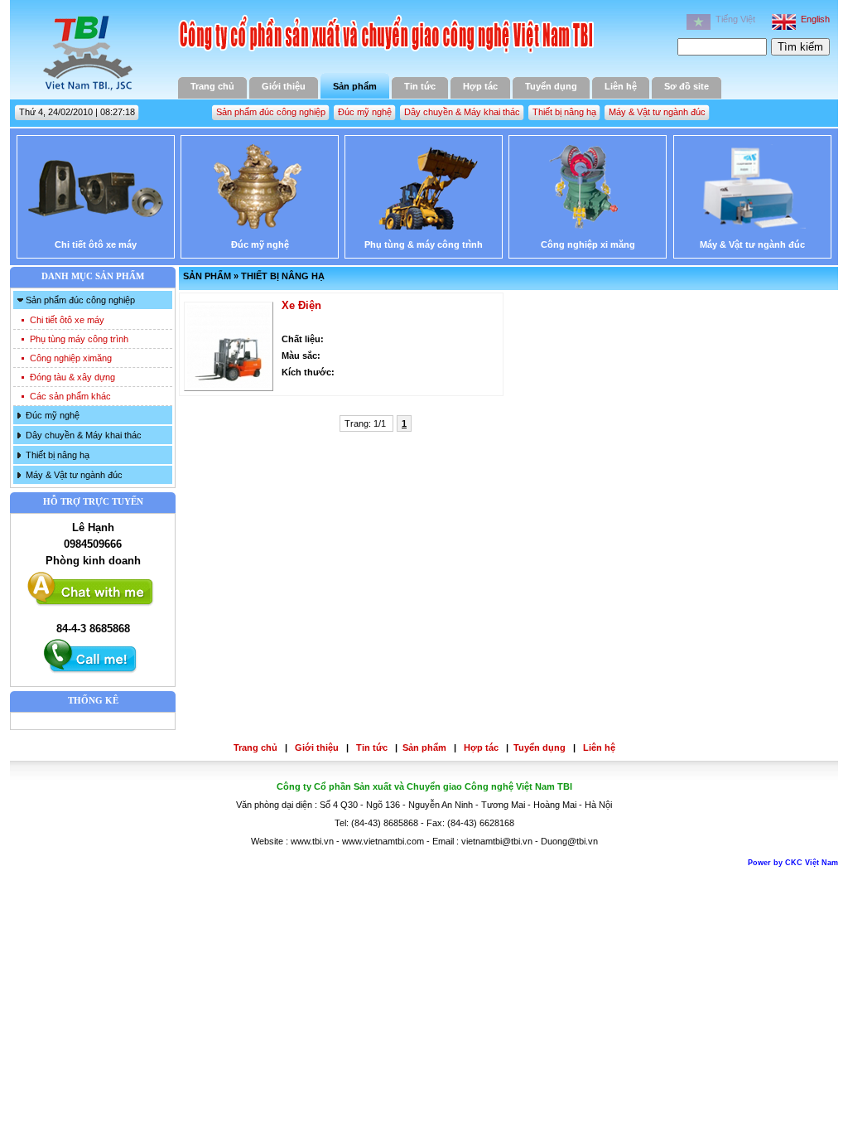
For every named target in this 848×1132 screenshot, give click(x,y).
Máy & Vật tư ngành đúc (657, 112)
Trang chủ (212, 86)
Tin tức (420, 86)
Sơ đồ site (686, 86)
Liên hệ (621, 86)
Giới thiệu (284, 86)
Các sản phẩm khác (70, 396)
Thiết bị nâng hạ (564, 112)
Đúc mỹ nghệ (365, 112)
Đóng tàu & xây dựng (72, 377)
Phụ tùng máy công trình (79, 339)
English (813, 19)
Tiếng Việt (733, 19)
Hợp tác (480, 86)
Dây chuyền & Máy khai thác (462, 112)
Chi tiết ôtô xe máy (96, 244)
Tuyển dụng (551, 86)
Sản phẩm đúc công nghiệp (270, 112)
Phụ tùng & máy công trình (423, 244)
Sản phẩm (355, 86)
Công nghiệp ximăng (71, 358)
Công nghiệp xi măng (588, 244)
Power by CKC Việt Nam (793, 863)
